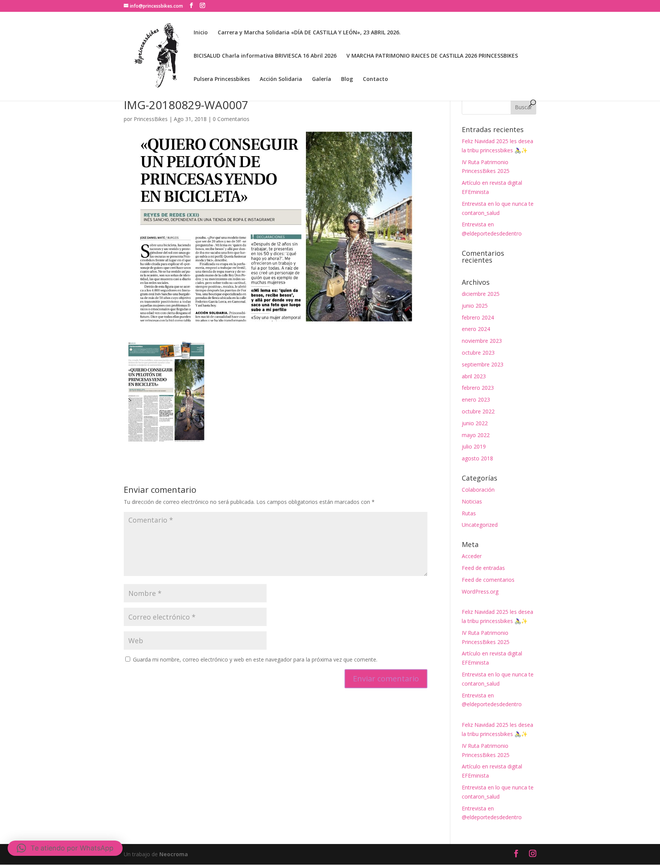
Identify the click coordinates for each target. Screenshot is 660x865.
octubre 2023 (478, 352)
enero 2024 (476, 328)
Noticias (472, 501)
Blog (347, 79)
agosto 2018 (477, 458)
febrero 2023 (478, 387)
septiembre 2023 (482, 364)
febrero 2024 (478, 317)
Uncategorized (480, 524)
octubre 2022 (478, 411)
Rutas (469, 513)
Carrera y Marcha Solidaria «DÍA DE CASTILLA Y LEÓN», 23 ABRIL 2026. (309, 33)
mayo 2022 (476, 435)
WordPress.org (480, 591)
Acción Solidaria (281, 79)
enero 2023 (476, 399)
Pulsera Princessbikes (222, 79)
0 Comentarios (231, 119)
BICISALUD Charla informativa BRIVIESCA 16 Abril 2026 (265, 56)
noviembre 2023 (482, 340)
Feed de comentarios (488, 579)
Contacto (375, 79)
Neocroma (173, 854)
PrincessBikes (151, 119)
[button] (65, 848)
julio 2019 (474, 446)
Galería (321, 79)
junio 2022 (475, 423)
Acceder (472, 556)
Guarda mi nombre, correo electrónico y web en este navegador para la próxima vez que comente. (255, 659)
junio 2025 (475, 305)
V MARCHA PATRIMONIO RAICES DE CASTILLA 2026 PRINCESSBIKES (432, 56)
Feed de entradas (483, 567)
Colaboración (478, 489)
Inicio (201, 33)
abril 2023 (474, 376)
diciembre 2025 (481, 293)
